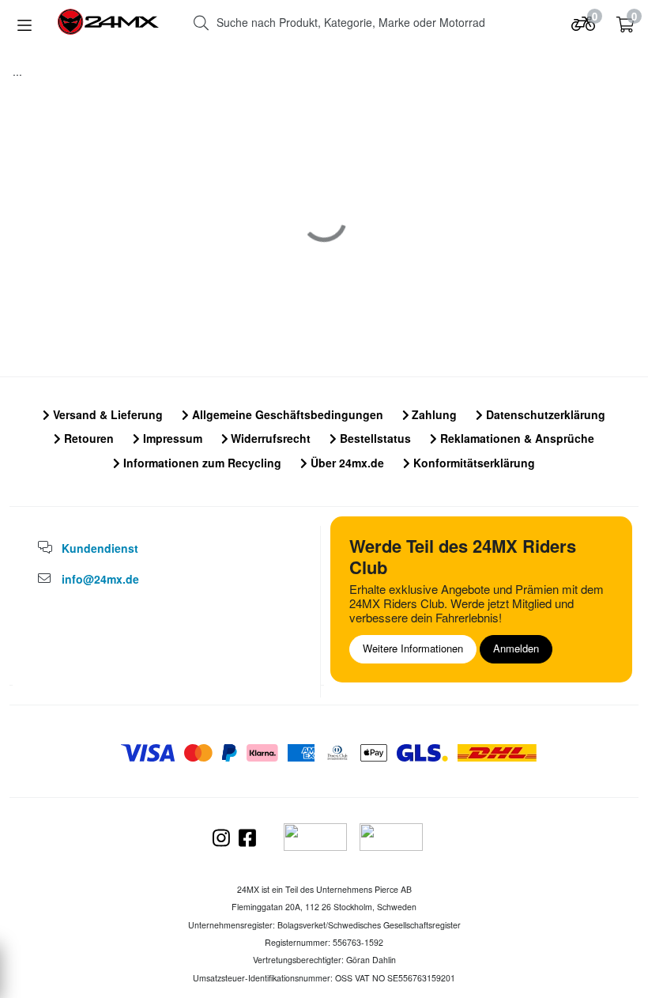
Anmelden (516, 648)
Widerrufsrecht (269, 438)
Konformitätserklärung (472, 463)
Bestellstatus (374, 438)
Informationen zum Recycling (200, 463)
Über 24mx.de (345, 463)
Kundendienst (100, 548)
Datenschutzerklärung (544, 414)
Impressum (171, 438)
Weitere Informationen (413, 648)
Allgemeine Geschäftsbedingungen (286, 414)
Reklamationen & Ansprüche (515, 438)
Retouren (87, 438)
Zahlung (433, 414)
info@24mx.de (100, 579)
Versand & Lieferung (106, 414)
